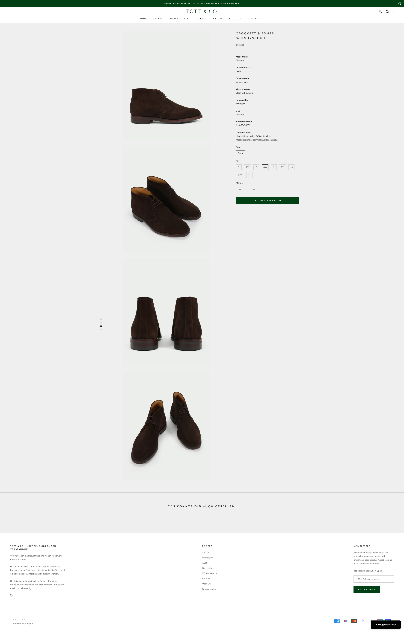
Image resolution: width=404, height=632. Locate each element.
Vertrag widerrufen (385, 624)
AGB (204, 562)
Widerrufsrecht (209, 573)
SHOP (142, 19)
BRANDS (158, 19)
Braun (241, 153)
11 (249, 175)
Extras (201, 19)
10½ (240, 175)
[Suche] (387, 11)
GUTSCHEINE (257, 19)
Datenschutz (208, 568)
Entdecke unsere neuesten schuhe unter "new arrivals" (202, 3)
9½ (282, 167)
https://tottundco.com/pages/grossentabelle (257, 139)
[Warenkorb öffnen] (394, 11)
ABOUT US (235, 19)
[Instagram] (399, 3)
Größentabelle (209, 588)
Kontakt (206, 578)
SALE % (217, 19)
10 (291, 167)
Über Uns (206, 583)
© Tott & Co (20, 619)
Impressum (207, 557)
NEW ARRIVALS (180, 19)
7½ (247, 167)
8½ (265, 167)
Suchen (205, 552)
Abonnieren (367, 589)
